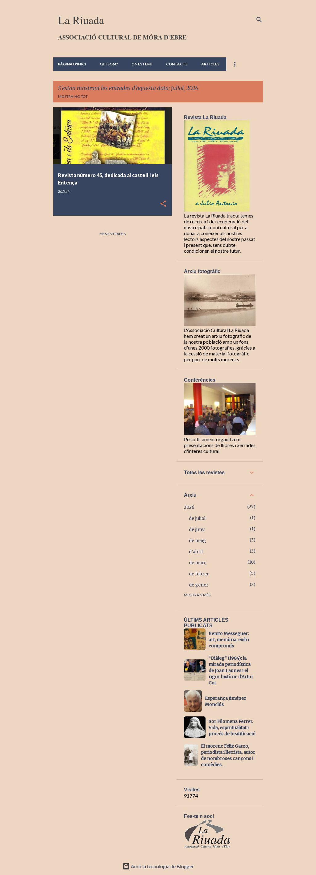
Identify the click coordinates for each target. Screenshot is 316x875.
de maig (197, 540)
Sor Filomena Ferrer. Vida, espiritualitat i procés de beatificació (232, 727)
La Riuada (81, 19)
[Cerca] (259, 19)
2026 (189, 507)
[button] (163, 204)
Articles (210, 64)
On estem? (141, 64)
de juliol (197, 518)
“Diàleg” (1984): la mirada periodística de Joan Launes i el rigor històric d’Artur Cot (231, 670)
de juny (197, 529)
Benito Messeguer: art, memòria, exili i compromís (229, 640)
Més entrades (112, 233)
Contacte (177, 64)
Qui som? (109, 64)
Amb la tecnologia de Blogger (162, 866)
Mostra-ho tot (73, 96)
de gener (198, 585)
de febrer (199, 574)
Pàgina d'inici (72, 64)
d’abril (196, 551)
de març (197, 563)
